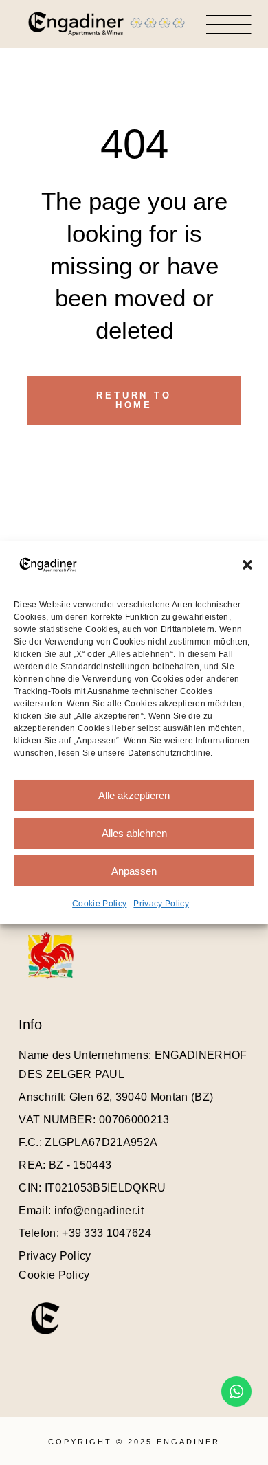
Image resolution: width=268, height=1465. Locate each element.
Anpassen (134, 871)
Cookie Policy (99, 903)
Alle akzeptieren (134, 795)
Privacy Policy (160, 903)
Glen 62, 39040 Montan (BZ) (141, 1097)
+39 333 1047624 (106, 1233)
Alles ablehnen (134, 833)
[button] (247, 565)
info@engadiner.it (99, 1210)
